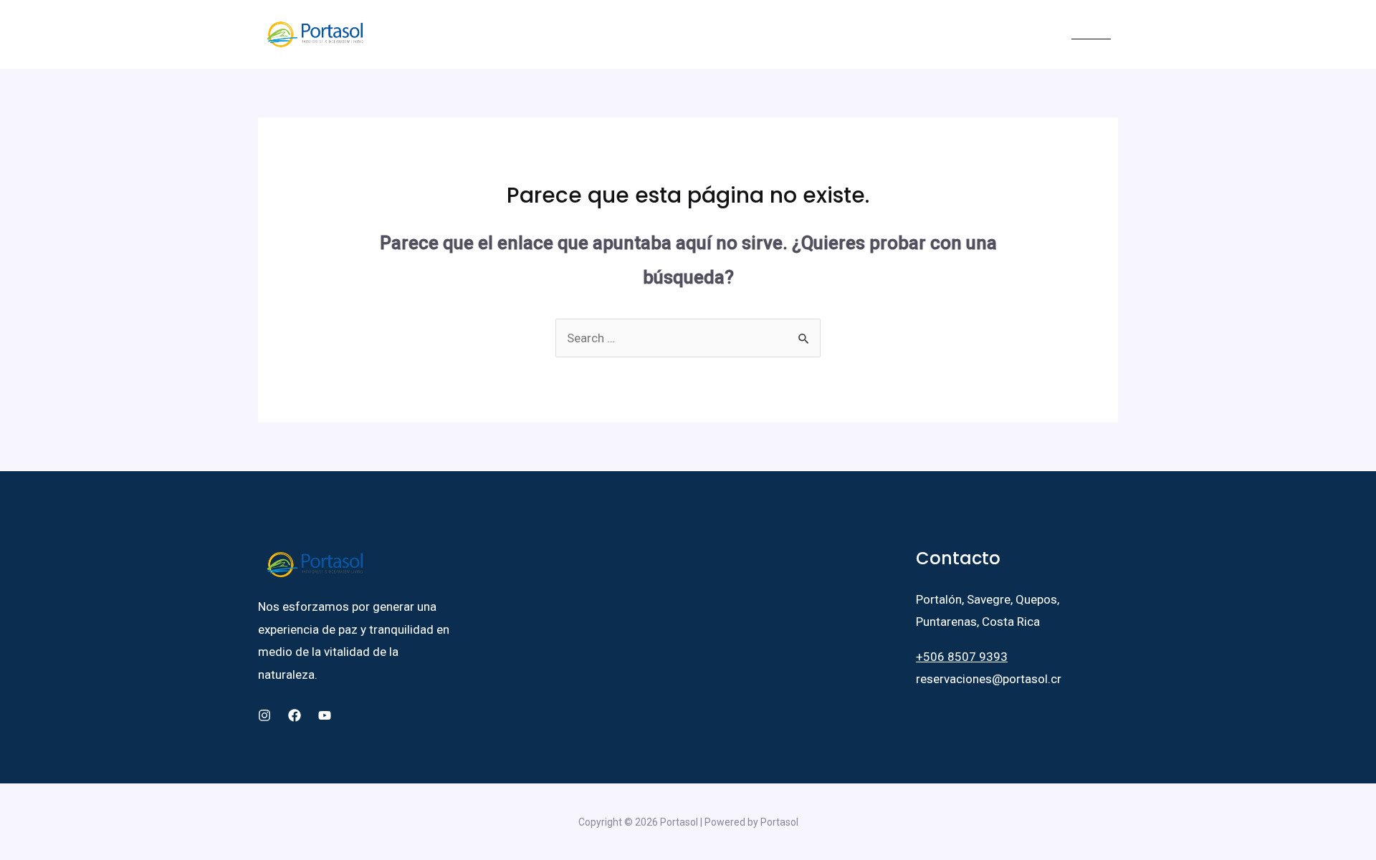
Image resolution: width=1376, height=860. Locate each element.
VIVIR (645, 34)
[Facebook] (998, 35)
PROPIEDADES (720, 34)
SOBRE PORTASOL (470, 34)
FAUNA (546, 34)
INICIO (394, 34)
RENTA (591, 34)
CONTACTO (935, 34)
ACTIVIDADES (804, 34)
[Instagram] (1020, 35)
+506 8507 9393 (962, 656)
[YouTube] (1041, 35)
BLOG (878, 34)
